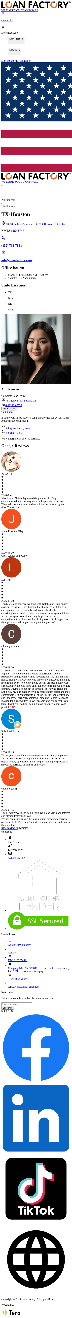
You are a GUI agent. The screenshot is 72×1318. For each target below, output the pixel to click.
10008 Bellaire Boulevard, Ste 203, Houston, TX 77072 (35, 224)
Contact (12, 952)
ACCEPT (23, 828)
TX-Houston (8, 206)
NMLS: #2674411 (17, 960)
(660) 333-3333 (14, 432)
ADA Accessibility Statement (23, 986)
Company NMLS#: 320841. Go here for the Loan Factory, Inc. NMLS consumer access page (39, 970)
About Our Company (19, 944)
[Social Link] (36, 1081)
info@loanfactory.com (18, 428)
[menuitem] (16, 40)
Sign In (5, 60)
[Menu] (2, 185)
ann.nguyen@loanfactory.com (21, 400)
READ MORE (9, 828)
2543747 (18, 230)
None (11, 298)
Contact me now (16, 857)
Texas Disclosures (17, 978)
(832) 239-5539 (13, 405)
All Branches (8, 199)
